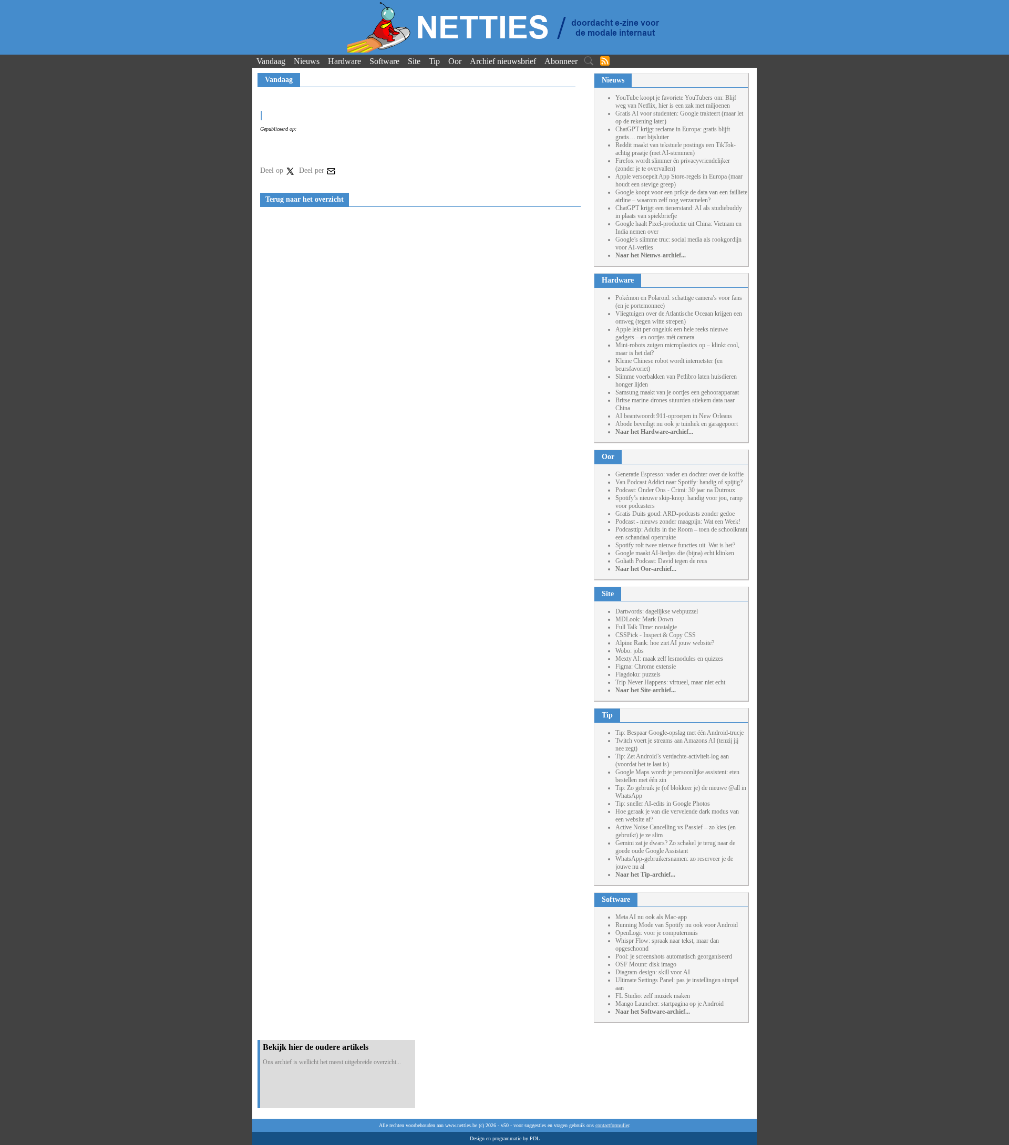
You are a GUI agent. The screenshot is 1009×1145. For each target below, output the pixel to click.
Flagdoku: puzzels (638, 674)
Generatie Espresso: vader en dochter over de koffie (679, 474)
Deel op (272, 170)
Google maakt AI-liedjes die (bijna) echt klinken (674, 553)
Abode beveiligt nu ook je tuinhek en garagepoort (676, 424)
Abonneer (561, 61)
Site (414, 61)
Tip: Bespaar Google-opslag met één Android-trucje (679, 732)
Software (384, 61)
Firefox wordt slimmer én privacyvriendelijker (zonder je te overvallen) (672, 164)
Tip (434, 61)
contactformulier (612, 1125)
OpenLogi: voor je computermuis (656, 932)
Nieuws (307, 61)
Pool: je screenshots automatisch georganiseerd (673, 956)
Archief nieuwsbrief (503, 61)
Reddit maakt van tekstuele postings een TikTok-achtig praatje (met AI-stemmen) (675, 149)
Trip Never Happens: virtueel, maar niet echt (670, 682)
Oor (454, 61)
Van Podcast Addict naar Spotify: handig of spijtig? (679, 482)
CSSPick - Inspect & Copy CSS (655, 635)
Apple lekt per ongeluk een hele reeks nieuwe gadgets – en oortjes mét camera (671, 333)
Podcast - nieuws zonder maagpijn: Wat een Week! (677, 521)
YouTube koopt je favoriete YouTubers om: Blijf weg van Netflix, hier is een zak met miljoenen (675, 101)
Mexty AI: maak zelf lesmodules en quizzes (669, 658)
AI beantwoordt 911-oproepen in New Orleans (673, 416)
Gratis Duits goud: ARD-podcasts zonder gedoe (675, 513)
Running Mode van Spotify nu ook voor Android (676, 925)
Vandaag (270, 61)
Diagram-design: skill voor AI (652, 972)
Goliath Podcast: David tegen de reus (661, 561)
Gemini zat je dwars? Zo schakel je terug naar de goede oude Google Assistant (675, 847)
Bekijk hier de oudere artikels (315, 1047)
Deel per (312, 170)
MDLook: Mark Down (644, 619)
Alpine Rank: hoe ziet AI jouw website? (664, 643)
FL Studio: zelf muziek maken (652, 996)
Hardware (344, 61)
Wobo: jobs (629, 650)
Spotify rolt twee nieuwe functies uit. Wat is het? (675, 545)
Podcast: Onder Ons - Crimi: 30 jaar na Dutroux (675, 490)
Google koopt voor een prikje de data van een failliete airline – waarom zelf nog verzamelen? (681, 196)
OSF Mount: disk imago (645, 964)
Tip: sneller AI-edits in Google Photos (662, 803)
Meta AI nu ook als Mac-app (651, 917)
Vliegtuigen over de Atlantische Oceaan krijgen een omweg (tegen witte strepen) (678, 317)
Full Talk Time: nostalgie (646, 627)
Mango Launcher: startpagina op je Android (669, 1003)
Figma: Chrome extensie (645, 666)
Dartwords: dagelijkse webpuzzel (656, 611)
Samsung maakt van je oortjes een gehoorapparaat (677, 392)
